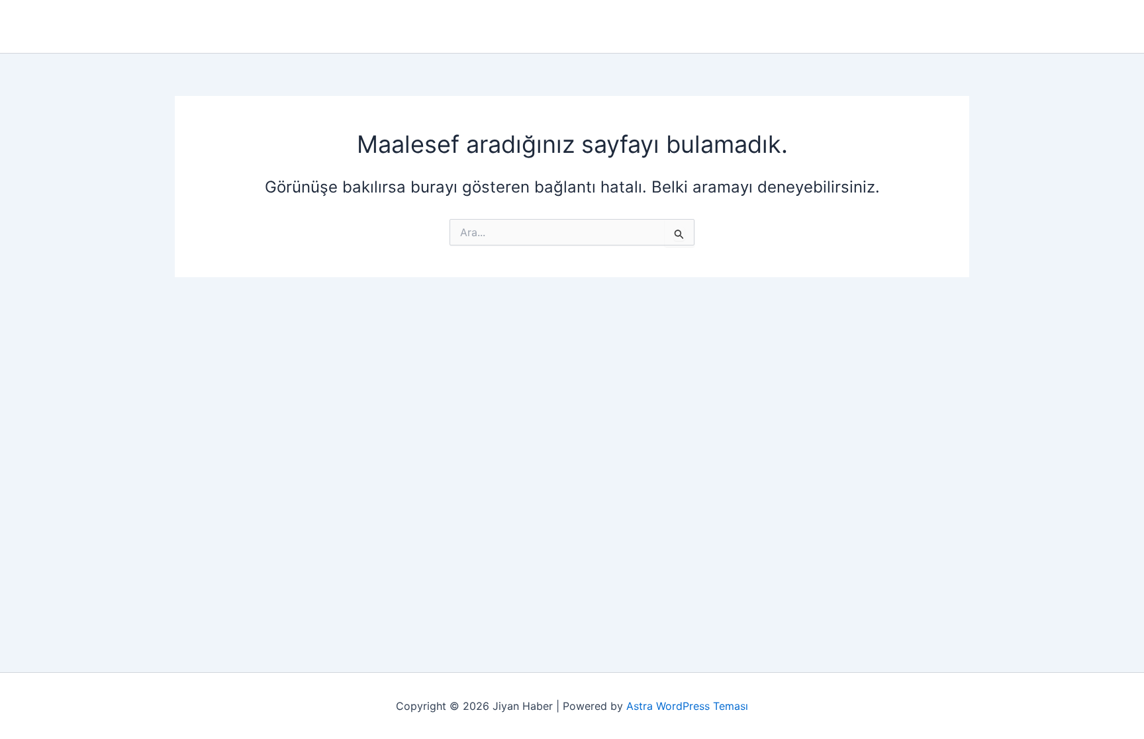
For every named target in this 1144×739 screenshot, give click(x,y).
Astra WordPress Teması (687, 706)
